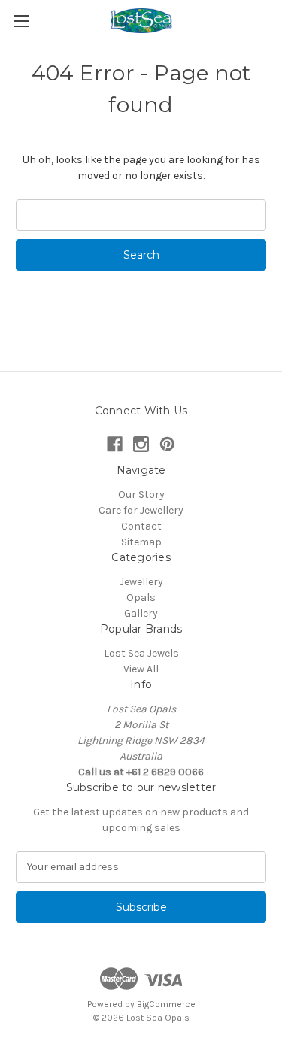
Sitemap (141, 542)
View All (141, 669)
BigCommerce (166, 1004)
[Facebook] (115, 444)
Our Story (141, 494)
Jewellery (141, 581)
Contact (141, 526)
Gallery (141, 613)
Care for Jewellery (141, 510)
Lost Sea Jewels (141, 653)
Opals (141, 597)
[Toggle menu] (20, 20)
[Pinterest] (167, 444)
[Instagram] (141, 444)
